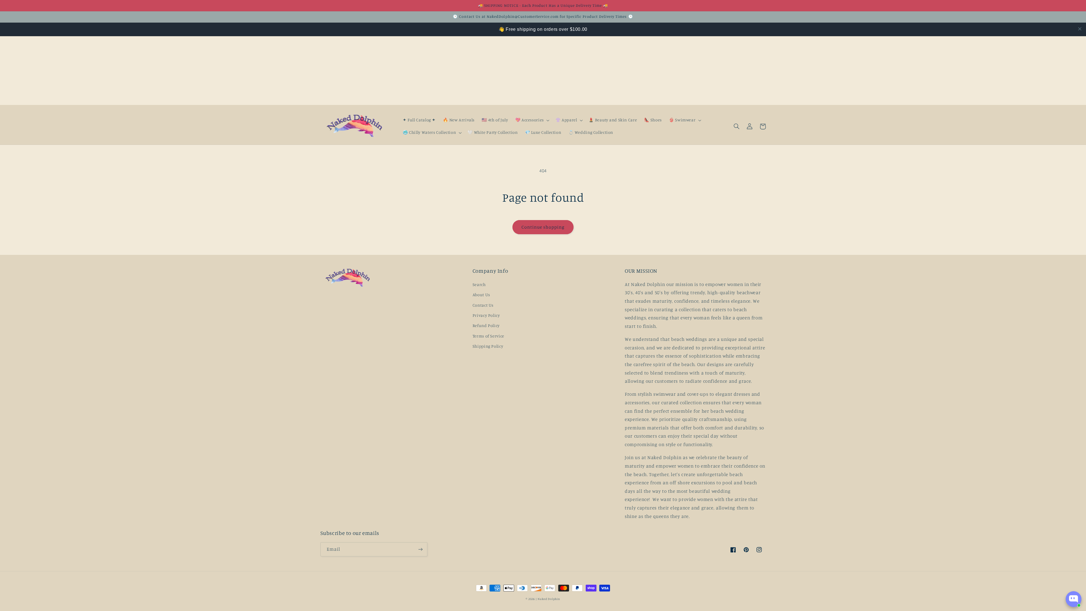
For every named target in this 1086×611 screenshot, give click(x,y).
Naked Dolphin (549, 599)
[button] (532, 120)
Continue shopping (543, 227)
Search (479, 284)
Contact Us (483, 305)
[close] (1080, 29)
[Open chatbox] (1073, 599)
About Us (481, 294)
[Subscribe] (420, 549)
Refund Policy (486, 325)
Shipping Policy (488, 346)
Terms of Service (488, 336)
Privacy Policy (486, 315)
